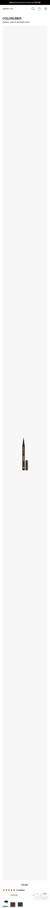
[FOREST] (20, 904)
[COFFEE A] (12, 904)
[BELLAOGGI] (9, 9)
